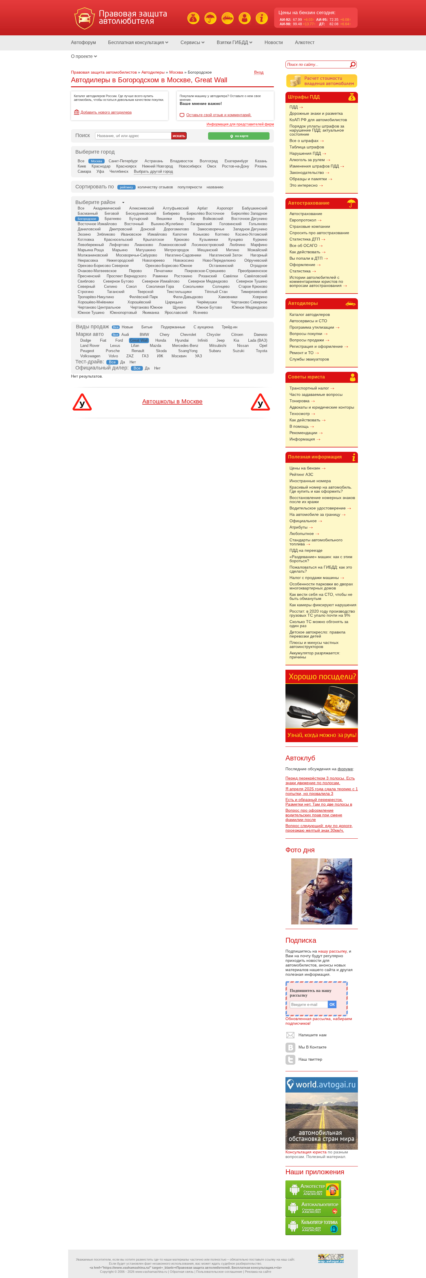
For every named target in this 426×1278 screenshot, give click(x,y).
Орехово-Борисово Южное (168, 265)
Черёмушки (207, 302)
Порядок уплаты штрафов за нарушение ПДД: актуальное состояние (317, 130)
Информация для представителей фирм (240, 124)
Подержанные (173, 327)
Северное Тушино (251, 281)
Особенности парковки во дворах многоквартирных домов (321, 586)
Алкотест (304, 42)
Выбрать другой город (153, 171)
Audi (125, 334)
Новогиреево (153, 260)
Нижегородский (120, 260)
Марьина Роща (91, 250)
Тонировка (300, 400)
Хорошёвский (139, 302)
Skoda (161, 351)
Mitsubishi (217, 345)
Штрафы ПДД (304, 96)
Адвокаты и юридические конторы (322, 407)
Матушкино (146, 250)
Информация (302, 439)
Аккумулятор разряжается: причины (315, 655)
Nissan (243, 345)
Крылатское (153, 239)
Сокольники (193, 286)
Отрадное (258, 265)
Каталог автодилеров (310, 314)
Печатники (163, 271)
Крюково (181, 239)
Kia (236, 340)
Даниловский (89, 229)
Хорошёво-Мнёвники (96, 302)
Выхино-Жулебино (167, 224)
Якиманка (150, 312)
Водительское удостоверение (318, 508)
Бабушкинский (254, 208)
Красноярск (126, 166)
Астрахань (154, 161)
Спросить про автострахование (319, 232)
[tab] (95, 202)
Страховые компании (310, 226)
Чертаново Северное (249, 302)
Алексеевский (141, 208)
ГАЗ (145, 356)
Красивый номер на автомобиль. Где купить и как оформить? (321, 489)
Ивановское (131, 234)
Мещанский (207, 250)
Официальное (303, 520)
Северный (86, 286)
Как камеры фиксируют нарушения (323, 604)
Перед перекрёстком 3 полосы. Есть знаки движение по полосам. (320, 780)
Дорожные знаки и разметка (316, 113)
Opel (263, 345)
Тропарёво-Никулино (96, 297)
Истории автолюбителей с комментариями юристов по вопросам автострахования (316, 281)
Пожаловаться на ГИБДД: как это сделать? (321, 569)
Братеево (113, 218)
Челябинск (119, 171)
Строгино (86, 292)
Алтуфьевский (176, 208)
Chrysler (214, 334)
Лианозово (143, 245)
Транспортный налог (309, 388)
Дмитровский (120, 229)
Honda (160, 340)
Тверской (145, 292)
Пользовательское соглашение (219, 1271)
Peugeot (87, 351)
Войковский (213, 218)
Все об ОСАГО (303, 245)
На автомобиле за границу (315, 514)
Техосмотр (300, 413)
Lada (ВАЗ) (257, 340)
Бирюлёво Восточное (205, 213)
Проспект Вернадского (126, 276)
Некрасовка (88, 260)
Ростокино (183, 276)
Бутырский (138, 218)
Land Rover (89, 345)
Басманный (88, 213)
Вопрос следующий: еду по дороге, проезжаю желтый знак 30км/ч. (319, 828)
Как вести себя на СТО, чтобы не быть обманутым (321, 596)
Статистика (300, 271)
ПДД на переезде (306, 550)
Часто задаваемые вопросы (316, 394)
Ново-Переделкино (219, 260)
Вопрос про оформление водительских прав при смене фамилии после (313, 815)
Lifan (135, 345)
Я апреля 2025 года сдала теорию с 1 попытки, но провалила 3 (321, 791)
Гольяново (258, 224)
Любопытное (302, 533)
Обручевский (255, 260)
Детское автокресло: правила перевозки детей (317, 634)
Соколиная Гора (160, 286)
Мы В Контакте (312, 1047)
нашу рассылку (332, 951)
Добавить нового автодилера (106, 112)
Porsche (113, 351)
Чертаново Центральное (99, 307)
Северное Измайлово (160, 281)
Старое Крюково (253, 286)
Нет (133, 362)
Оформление (302, 264)
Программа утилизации (312, 327)
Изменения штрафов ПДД (314, 166)
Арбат (202, 208)
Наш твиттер (310, 1059)
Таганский (115, 292)
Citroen (237, 334)
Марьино (120, 250)
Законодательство (307, 172)
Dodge (85, 340)
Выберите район (95, 202)
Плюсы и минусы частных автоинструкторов (314, 644)
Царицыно (174, 302)
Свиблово (86, 281)
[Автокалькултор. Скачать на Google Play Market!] (313, 1215)
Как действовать (305, 252)
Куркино (260, 239)
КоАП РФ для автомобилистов (318, 119)
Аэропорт (225, 208)
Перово (135, 271)
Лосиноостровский (208, 245)
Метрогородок (176, 250)
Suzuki (238, 351)
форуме (345, 769)
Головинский (230, 224)
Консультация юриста (306, 1152)
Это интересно (304, 185)
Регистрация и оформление (316, 346)
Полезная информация (315, 456)
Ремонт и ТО (302, 352)
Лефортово (119, 245)
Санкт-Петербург (123, 161)
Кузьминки (208, 239)
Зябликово (106, 234)
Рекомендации (303, 432)
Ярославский (176, 312)
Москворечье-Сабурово (136, 255)
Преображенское (252, 271)
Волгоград (209, 161)
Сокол (131, 286)
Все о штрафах (304, 140)
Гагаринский (201, 224)
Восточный (133, 224)
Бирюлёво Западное (249, 213)
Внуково (187, 218)
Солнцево (221, 286)
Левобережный (91, 245)
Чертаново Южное (146, 307)
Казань (261, 161)
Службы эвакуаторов (309, 359)
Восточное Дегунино (249, 218)
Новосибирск (190, 166)
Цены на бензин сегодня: (307, 12)
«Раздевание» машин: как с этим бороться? (321, 558)
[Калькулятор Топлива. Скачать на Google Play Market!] (313, 1233)
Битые (146, 327)
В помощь (299, 426)
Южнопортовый (123, 312)
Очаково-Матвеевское (97, 271)
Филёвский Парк (143, 297)
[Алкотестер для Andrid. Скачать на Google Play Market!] (313, 1197)
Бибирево (171, 213)
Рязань (261, 166)
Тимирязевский (254, 292)
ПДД (294, 107)
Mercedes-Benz (185, 345)
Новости (274, 42)
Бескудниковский (141, 213)
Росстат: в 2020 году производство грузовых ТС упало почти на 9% (322, 613)
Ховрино (259, 297)
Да (122, 362)
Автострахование (308, 203)
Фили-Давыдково (188, 297)
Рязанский (208, 276)
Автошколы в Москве (172, 401)
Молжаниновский (93, 255)
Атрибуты (298, 527)
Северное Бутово (118, 281)
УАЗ (198, 356)
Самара (84, 171)
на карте (241, 136)
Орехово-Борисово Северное (103, 265)
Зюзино (84, 234)
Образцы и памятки (308, 178)
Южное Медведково (249, 307)
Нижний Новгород (157, 166)
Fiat (103, 340)
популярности (190, 187)
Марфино (259, 245)
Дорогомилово (176, 229)
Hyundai (182, 340)
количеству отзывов (155, 187)
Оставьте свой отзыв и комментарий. (219, 115)
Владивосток (181, 161)
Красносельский (118, 239)
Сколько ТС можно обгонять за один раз (319, 623)
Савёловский (255, 276)
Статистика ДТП (305, 239)
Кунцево (235, 239)
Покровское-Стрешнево (205, 271)
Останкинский (221, 265)
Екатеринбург (236, 161)
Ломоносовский (172, 245)
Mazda (155, 345)
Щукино (179, 307)
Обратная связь (182, 1271)
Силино (110, 286)
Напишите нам (312, 1035)
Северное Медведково (208, 281)
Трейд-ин (229, 327)
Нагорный (258, 255)
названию (215, 187)
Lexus (115, 345)
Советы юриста (306, 376)
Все (81, 161)
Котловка (86, 239)
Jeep (220, 340)
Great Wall (139, 340)
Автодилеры (303, 303)
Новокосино (183, 260)
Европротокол (303, 220)
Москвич (179, 356)
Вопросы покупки (306, 333)
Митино (232, 250)
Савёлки (230, 276)
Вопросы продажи (307, 340)
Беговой (112, 213)
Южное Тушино (91, 312)
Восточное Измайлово (97, 224)
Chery (165, 334)
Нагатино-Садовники (183, 255)
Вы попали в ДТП (306, 258)
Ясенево (200, 312)
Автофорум (83, 42)
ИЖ (160, 356)
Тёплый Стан (216, 292)
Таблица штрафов (307, 147)
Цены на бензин (305, 468)
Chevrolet (188, 334)
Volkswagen (90, 356)
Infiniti (203, 340)
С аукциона (203, 327)
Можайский (257, 250)
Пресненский (89, 276)
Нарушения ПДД (305, 153)
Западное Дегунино (250, 229)
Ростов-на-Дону (235, 166)
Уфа (100, 171)
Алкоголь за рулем (307, 159)
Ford (119, 340)
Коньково (201, 234)
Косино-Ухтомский (251, 234)
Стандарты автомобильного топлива (316, 542)
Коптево (222, 234)
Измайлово (157, 234)
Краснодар (101, 166)
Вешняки (164, 218)
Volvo (113, 356)
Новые (127, 327)
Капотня (180, 234)
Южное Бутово (209, 307)
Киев (82, 166)
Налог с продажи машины (314, 577)
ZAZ (130, 356)
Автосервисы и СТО (308, 320)
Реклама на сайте (258, 1271)
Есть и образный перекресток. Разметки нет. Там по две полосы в (318, 802)
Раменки (160, 276)
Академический (107, 208)
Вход (258, 72)
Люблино (237, 245)
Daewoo (260, 334)
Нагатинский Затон (225, 255)
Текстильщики (179, 292)
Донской (148, 229)
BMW (144, 334)
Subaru (215, 351)
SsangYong (187, 351)
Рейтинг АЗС (301, 474)
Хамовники (227, 297)
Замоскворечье (210, 229)
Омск (211, 166)
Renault (138, 351)
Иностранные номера (310, 480)
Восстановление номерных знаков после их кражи (322, 499)
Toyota (261, 351)
